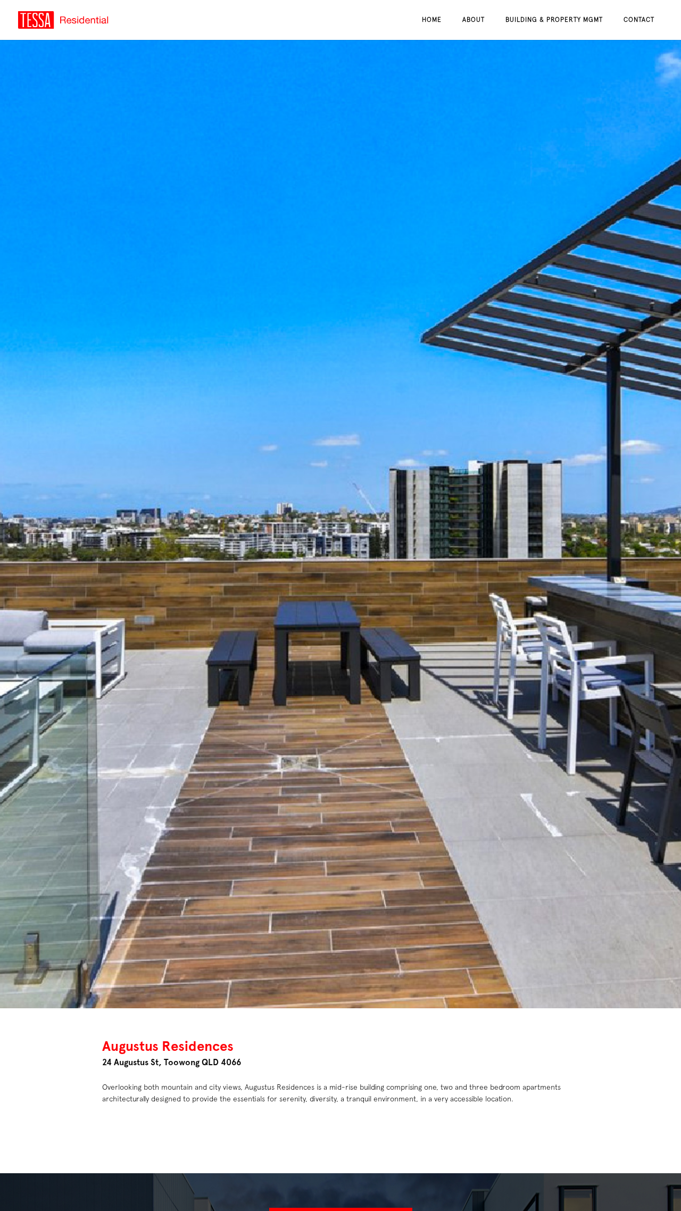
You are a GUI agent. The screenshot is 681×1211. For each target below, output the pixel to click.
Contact (639, 19)
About (473, 19)
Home (432, 19)
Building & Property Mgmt (554, 19)
